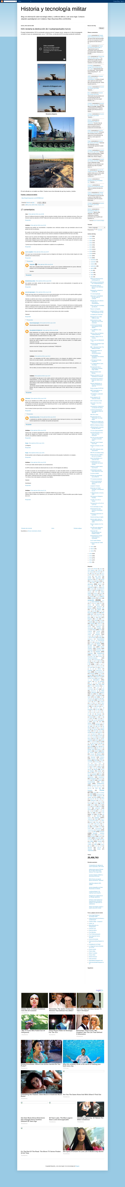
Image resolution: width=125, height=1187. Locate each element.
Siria (36, 204)
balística (98, 605)
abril (92, 276)
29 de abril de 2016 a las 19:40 (38, 225)
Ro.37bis (89, 786)
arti (96, 596)
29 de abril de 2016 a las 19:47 (41, 252)
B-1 (103, 601)
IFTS (91, 686)
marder (89, 734)
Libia (100, 721)
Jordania (102, 701)
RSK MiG (98, 788)
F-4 (95, 664)
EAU (103, 642)
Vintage (89, 842)
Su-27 (92, 805)
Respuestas (30, 261)
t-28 (90, 811)
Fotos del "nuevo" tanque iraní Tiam (96, 443)
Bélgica (99, 609)
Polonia (99, 775)
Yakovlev (90, 849)
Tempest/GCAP (92, 820)
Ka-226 (98, 704)
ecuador (92, 643)
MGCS (94, 738)
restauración (100, 783)
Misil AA (90, 751)
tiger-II (91, 822)
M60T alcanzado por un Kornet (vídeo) (96, 391)
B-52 (101, 603)
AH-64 (102, 579)
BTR (100, 617)
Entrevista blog (100, 650)
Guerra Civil (99, 676)
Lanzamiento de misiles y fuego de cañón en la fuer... (96, 380)
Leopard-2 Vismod (95, 486)
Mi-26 (97, 740)
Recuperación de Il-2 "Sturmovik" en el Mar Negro (96, 418)
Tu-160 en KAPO (94, 473)
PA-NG (93, 767)
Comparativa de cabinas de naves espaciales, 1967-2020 (96, 866)
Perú (100, 774)
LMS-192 (98, 723)
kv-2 (101, 717)
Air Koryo (92, 581)
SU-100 (90, 802)
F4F (94, 665)
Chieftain (99, 628)
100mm (89, 568)
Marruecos (95, 734)
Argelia (89, 595)
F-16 (89, 662)
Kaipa (26, 443)
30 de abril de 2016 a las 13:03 (36, 452)
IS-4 (95, 695)
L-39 (93, 718)
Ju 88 (91, 703)
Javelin (89, 701)
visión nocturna (98, 842)
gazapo (89, 675)
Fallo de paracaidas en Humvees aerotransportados (96, 352)
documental (101, 640)
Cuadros (90, 636)
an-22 (102, 587)
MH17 (99, 738)
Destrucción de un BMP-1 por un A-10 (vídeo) (96, 455)
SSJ (103, 799)
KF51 (96, 710)
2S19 (101, 568)
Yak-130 (90, 847)
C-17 (103, 618)
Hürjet (97, 684)
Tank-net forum (92, 958)
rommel (100, 786)
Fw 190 (100, 673)
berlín (89, 611)
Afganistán (98, 578)
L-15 (89, 718)
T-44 (99, 811)
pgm (89, 775)
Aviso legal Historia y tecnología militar (94, 916)
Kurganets (96, 715)
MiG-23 (92, 744)
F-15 (100, 661)
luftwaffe (97, 724)
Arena (101, 593)
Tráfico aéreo (97, 823)
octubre (93, 264)
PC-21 (100, 772)
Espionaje (90, 653)
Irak (30, 204)
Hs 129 (92, 683)
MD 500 (93, 735)
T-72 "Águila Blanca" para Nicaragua (96, 364)
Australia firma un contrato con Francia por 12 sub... (97, 312)
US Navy (93, 836)
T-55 (103, 811)
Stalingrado (93, 800)
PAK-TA (102, 769)
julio (92, 270)
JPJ (88, 170)
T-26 (103, 809)
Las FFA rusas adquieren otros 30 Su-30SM (96, 528)
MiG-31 (102, 746)
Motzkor (90, 120)
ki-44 (96, 712)
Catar (89, 625)
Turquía (39, 204)
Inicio (53, 528)
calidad (96, 622)
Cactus (89, 35)
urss (103, 835)
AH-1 (97, 579)
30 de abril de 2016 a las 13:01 (36, 443)
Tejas (96, 819)
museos (102, 757)
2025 (90, 238)
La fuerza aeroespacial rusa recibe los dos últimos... (96, 482)
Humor (99, 683)
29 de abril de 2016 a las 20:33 (43, 281)
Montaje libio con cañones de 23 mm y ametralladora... (96, 302)
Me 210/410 (100, 735)
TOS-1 (89, 823)
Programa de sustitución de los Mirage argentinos (96, 896)
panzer (89, 772)
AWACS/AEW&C (96, 602)
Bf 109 (94, 611)
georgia (96, 675)
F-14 (96, 661)
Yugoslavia (90, 850)
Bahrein (89, 605)
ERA (92, 651)
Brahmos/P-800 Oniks (97, 615)
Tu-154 (98, 825)
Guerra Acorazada (93, 939)
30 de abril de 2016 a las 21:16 (38, 490)
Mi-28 (102, 740)
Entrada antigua (78, 528)
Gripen (91, 676)
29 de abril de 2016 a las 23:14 (42, 356)
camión (102, 622)
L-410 (98, 718)
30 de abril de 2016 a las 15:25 (38, 462)
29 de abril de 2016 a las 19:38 (36, 214)
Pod (94, 775)
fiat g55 (92, 668)
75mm (93, 573)
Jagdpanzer (97, 698)
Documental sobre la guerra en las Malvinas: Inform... (96, 287)
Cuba (95, 636)
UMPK (98, 834)
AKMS (89, 76)
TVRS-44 (90, 831)
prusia (100, 778)
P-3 (97, 764)
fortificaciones (99, 670)
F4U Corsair (100, 665)
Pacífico (99, 768)
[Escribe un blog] (40, 203)
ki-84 (93, 714)
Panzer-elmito (92, 949)
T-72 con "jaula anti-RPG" (96, 430)
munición (93, 757)
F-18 (95, 662)
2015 (90, 553)
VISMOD (90, 844)
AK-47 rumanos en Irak (96, 400)
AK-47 (94, 582)
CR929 (89, 634)
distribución (93, 640)
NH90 (95, 760)
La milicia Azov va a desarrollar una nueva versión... (96, 463)
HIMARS (90, 681)
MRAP (93, 755)
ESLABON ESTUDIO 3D (36, 330)
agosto (92, 268)
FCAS (96, 667)
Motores (99, 754)
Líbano (94, 721)
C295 (95, 620)
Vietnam (100, 841)
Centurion (100, 625)
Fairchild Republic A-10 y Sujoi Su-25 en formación (96, 434)
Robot (95, 786)
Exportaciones (97, 659)
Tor (101, 822)
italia (95, 697)
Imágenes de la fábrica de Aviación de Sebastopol (97, 422)
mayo (92, 274)
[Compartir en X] (42, 203)
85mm (103, 573)
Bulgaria (90, 619)
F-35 (89, 664)
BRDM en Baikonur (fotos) (96, 425)
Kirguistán (99, 714)
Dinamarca (90, 639)
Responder (28, 220)
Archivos (95, 593)
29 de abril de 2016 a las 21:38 (43, 292)
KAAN (97, 706)
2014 (90, 555)
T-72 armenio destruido (96, 479)
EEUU (98, 643)
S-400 (94, 792)
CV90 (100, 636)
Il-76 (97, 689)
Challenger (98, 626)
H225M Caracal (91, 678)
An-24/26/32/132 (100, 588)
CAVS (94, 625)
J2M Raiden (90, 698)
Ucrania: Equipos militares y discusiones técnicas (96, 875)
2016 (90, 257)
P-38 (101, 764)
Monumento (101, 752)
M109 (95, 727)
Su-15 (100, 802)
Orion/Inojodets (91, 764)
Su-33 (89, 806)
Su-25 (102, 803)
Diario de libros (93, 930)
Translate (100, 230)
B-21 (95, 603)
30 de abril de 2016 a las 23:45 (48, 417)
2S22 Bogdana (91, 570)
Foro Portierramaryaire (94, 934)
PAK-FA (96, 769)
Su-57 (89, 808)
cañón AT (99, 623)
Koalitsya (90, 715)
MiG (88, 743)
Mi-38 (95, 741)
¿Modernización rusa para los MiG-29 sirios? (96, 427)
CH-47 (89, 626)
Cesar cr (90, 185)
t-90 (103, 814)
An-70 (91, 590)
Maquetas (100, 732)
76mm (98, 573)
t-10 (99, 809)
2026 (90, 236)
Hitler (96, 681)
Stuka (100, 800)
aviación (91, 600)
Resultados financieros (96, 785)
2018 (90, 253)
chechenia (90, 628)
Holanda (102, 681)
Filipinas (99, 668)
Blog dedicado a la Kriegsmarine (93, 926)
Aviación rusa (92, 928)
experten (90, 659)
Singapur (90, 797)
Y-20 (101, 845)
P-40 (93, 766)
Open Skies (97, 763)
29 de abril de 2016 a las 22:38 (50, 330)
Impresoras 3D (94, 690)
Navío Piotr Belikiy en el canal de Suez (96, 459)
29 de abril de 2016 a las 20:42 (45, 264)
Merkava (100, 737)
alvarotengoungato (30, 292)
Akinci (100, 582)
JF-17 (95, 701)
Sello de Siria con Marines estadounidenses (96, 334)
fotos (89, 672)
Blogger (77, 1166)
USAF (89, 838)
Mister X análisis (93, 953)
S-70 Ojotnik (101, 792)
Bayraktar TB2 (100, 608)
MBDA (89, 735)
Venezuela (102, 839)
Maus (101, 734)
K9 (93, 704)
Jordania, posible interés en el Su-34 (96, 467)
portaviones (91, 777)
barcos (90, 608)
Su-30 (99, 805)
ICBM (102, 684)
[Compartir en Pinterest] (45, 203)
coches (98, 631)
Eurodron (100, 656)
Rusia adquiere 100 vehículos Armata (95, 398)
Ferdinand (102, 667)
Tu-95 (89, 828)
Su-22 (89, 803)
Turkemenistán (98, 828)
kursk (103, 715)
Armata (91, 596)
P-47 (97, 766)
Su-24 (95, 803)
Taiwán (89, 817)
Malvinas (93, 732)
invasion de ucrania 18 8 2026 (95, 186)
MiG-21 (102, 743)
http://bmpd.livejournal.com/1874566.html (32, 198)
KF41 (92, 710)
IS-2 (103, 694)
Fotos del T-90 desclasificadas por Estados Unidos (95, 532)
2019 (90, 251)
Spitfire (102, 797)
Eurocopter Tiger (91, 656)
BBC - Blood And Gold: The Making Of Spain (97, 347)
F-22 (100, 662)
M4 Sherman (95, 729)
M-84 (99, 726)
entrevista (90, 650)
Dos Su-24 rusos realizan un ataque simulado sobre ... (96, 439)
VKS (95, 844)
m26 (100, 727)
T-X (92, 816)
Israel (89, 697)
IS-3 (91, 695)
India (102, 690)
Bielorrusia (90, 612)
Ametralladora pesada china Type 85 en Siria (96, 470)
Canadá (92, 623)
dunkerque (97, 642)
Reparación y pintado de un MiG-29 (96, 291)
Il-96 (103, 689)
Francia (92, 673)
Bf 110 (100, 611)
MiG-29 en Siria (94, 414)
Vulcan (102, 844)
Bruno (89, 93)
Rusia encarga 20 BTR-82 (96, 388)
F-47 (100, 664)
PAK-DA (89, 769)
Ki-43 (92, 712)
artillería (27, 204)
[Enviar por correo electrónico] (38, 203)
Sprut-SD (92, 798)
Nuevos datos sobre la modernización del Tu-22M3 (96, 521)
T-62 (91, 812)
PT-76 (89, 780)
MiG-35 (92, 748)
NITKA (101, 760)
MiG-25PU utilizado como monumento (96, 450)
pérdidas (94, 774)
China (94, 629)
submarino (97, 808)
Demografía (93, 637)
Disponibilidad (100, 639)
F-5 (103, 664)
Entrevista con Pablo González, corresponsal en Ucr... (97, 489)
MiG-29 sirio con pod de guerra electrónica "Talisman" (96, 879)
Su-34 (94, 806)
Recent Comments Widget (98, 220)
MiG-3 (97, 746)
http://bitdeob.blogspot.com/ (96, 960)
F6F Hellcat (90, 667)
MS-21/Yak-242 (100, 755)
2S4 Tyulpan (90, 571)
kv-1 (97, 717)
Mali (88, 732)
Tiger (103, 820)
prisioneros (101, 777)
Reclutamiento (91, 782)
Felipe (89, 130)
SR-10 (98, 798)
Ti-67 (99, 820)
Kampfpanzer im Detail (94, 944)
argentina (96, 595)
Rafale (99, 780)
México (89, 738)
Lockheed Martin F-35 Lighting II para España (95, 892)
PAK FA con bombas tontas (97, 452)
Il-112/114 (97, 686)
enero (92, 551)
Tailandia (99, 816)
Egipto (99, 645)
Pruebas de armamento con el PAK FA (96, 476)
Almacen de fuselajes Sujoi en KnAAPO (97, 344)
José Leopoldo (29, 252)
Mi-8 (100, 741)
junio (92, 272)
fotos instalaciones (99, 672)
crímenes (97, 634)
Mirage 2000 (91, 749)
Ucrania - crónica (98, 833)
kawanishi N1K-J (98, 707)
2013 (90, 558)
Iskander (100, 695)
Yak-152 (99, 847)
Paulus (95, 772)
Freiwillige (90, 65)
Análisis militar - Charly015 (95, 921)
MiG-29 (90, 746)
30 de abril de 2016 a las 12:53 (38, 430)
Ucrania (102, 831)
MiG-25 (99, 744)
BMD (98, 612)
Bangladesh (90, 606)
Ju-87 (96, 703)
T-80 (92, 814)
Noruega (97, 761)
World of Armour (93, 956)
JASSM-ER (100, 700)
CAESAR (90, 622)
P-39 (89, 766)
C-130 (96, 619)
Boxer (89, 615)
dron (91, 642)
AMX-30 (99, 584)
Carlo (89, 56)
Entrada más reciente (26, 528)
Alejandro (32, 264)
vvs (90, 846)
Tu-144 (93, 825)
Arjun (103, 595)
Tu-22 (100, 826)
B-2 (91, 603)
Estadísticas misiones (97, 654)
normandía (90, 761)
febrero (92, 548)
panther (99, 771)
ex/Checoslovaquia (92, 658)
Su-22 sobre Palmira (95, 540)
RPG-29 (89, 788)
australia (93, 598)
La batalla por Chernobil (96, 314)
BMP (103, 612)
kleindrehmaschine (30, 281)
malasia (100, 730)
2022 (90, 245)
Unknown (27, 398)
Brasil (89, 617)
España (98, 651)
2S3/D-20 (100, 570)
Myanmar (93, 758)
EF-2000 (90, 645)
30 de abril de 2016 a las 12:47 (42, 375)
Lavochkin (95, 720)
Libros (89, 723)
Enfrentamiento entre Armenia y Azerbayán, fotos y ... (96, 510)
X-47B (96, 845)
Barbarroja (99, 606)
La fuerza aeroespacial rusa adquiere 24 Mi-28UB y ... (96, 326)
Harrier (98, 678)
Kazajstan (90, 709)
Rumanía (90, 790)
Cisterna (90, 631)
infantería (101, 692)
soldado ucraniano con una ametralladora (95, 78)
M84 (95, 730)
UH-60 (93, 835)
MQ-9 (89, 755)
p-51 (101, 766)
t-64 (97, 812)
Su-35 (100, 806)
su (103, 800)
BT (94, 617)
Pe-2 (89, 774)
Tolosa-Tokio (92, 955)
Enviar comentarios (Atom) (34, 531)
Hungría (90, 684)
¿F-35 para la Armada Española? (95, 360)
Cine (100, 629)
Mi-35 (91, 741)
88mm (90, 574)
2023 (90, 242)
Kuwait (91, 717)
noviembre (93, 261)
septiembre (93, 266)
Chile (89, 629)
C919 (101, 620)
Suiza (95, 809)
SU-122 (95, 802)
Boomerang (99, 614)
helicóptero (96, 680)
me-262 (94, 737)
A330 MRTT (98, 576)
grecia (102, 675)
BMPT (92, 614)
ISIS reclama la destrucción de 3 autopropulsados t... (97, 283)
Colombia (90, 632)
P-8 (88, 767)
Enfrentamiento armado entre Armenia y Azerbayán (96, 537)
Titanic (97, 822)
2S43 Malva (97, 571)
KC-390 (97, 709)
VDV (96, 839)
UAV (94, 831)
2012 (90, 560)
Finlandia (90, 670)
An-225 (92, 588)
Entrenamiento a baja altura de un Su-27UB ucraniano (96, 321)
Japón (92, 700)
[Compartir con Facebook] (43, 203)
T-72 (102, 812)
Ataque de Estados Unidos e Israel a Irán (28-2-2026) (96, 907)
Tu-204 (94, 826)
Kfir (100, 710)
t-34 (94, 811)
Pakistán (92, 771)
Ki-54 (100, 712)
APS (96, 591)
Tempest (102, 819)
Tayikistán (90, 819)
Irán (97, 694)
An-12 (89, 585)
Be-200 (92, 609)
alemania (90, 584)
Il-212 (98, 687)
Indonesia (93, 692)
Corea (98, 633)
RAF (93, 780)
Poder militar (92, 951)
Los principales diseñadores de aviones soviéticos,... (97, 357)
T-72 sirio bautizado (95, 294)
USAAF (100, 836)
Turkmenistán (91, 830)
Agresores (90, 579)
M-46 (94, 726)
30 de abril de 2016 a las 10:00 (38, 398)
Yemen (99, 849)
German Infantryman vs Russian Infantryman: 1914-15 (96, 385)
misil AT (33, 204)
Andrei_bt (91, 923)
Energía (99, 648)
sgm (91, 795)
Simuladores (99, 795)
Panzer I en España (95, 309)
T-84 (98, 814)
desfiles (100, 637)
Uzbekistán (98, 838)
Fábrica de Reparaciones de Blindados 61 (96, 279)
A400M (89, 578)
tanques (97, 817)
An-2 (98, 587)
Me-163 (89, 737)
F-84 (91, 665)
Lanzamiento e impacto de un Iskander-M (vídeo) (97, 407)
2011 (90, 562)
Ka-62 (93, 706)
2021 (90, 247)
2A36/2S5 (95, 568)
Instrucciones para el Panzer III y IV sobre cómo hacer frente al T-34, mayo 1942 (96, 871)
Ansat (96, 590)
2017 (90, 255)
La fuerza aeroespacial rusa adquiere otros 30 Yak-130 (96, 411)
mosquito (92, 754)
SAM (91, 794)
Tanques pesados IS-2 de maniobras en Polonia (96, 376)
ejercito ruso (91, 647)
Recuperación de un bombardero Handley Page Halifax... (96, 368)
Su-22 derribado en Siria (96, 506)
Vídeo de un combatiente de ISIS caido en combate (96, 297)
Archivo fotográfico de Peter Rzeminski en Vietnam (96, 888)
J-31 (101, 697)
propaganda (93, 778)
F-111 (92, 661)
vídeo (43, 204)
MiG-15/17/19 (95, 743)
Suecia (89, 809)
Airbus (97, 581)
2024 (90, 240)
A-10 (95, 574)
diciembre (93, 259)
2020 (90, 249)
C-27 (91, 620)
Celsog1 (90, 87)
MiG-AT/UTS (99, 748)
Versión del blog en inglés (96, 517)
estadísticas (100, 653)
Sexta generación (100, 794)
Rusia (102, 790)
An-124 (96, 585)
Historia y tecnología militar (53, 9)
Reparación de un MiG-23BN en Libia (96, 317)
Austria (100, 598)
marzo (92, 546)
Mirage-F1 (99, 749)
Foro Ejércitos (92, 932)
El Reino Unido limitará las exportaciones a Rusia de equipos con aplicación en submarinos (95, 901)
